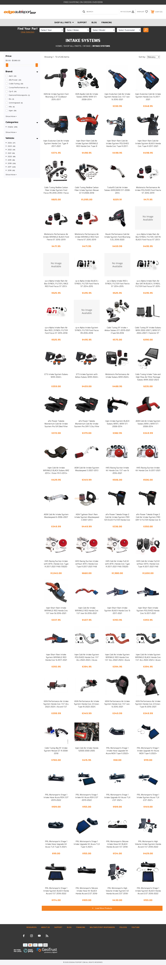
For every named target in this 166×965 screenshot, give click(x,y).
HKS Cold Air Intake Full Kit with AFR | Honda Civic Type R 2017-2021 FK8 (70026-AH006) (117, 565)
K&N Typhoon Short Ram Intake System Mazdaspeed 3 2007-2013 (86, 517)
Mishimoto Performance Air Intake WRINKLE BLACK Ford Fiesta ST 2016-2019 (56, 237)
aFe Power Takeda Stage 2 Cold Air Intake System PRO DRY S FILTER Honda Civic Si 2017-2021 (148, 518)
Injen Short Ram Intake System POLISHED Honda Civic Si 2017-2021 (148, 611)
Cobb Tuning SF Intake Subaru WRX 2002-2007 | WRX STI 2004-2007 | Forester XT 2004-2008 (148, 331)
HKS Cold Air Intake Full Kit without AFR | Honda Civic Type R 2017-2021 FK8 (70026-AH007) (148, 565)
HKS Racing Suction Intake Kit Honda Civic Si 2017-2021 (148, 469)
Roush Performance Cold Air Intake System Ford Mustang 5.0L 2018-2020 (117, 237)
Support (82, 22)
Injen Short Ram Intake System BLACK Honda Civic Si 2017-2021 (117, 611)
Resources (31, 927)
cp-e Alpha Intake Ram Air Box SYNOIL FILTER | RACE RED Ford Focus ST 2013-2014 (56, 285)
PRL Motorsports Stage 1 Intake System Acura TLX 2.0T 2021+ (148, 797)
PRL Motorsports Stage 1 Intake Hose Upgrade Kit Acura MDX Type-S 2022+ (117, 751)
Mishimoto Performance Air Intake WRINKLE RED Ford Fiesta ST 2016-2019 (87, 237)
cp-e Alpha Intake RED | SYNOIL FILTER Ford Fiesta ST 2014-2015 (117, 284)
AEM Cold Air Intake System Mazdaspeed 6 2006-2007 (56, 516)
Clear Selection (27, 32)
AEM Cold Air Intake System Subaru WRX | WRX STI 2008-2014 (148, 424)
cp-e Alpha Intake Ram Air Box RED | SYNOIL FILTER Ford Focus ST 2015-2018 (56, 330)
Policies (123, 927)
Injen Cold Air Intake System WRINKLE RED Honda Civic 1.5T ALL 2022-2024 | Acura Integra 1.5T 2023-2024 (117, 658)
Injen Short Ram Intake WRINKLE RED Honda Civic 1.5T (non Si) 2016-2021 (56, 611)
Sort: (142, 57)
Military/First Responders (102, 927)
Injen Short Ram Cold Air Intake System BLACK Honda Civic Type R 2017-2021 (148, 143)
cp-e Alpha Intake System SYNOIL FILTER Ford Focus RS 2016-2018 (87, 330)
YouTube (136, 927)
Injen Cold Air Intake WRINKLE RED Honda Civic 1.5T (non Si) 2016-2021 (86, 611)
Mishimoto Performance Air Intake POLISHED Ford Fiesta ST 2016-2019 (148, 190)
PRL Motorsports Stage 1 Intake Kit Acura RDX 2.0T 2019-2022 (86, 797)
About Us (45, 927)
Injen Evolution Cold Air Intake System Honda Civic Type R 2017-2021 (56, 143)
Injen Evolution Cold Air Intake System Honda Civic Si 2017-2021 (148, 97)
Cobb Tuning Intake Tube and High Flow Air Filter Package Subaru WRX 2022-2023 (148, 377)
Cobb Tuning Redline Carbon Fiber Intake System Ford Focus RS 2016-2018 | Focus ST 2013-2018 (56, 191)
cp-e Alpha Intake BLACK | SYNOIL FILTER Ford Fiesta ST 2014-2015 (87, 284)
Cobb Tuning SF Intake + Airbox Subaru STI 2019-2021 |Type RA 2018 (117, 330)
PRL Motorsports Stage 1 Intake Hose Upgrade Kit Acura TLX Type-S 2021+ (56, 844)
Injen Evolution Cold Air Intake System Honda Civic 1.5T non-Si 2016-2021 (117, 97)
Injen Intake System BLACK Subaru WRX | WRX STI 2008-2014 (117, 424)
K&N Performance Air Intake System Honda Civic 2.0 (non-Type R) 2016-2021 (148, 704)
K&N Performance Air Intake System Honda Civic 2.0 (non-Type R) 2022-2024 (86, 704)
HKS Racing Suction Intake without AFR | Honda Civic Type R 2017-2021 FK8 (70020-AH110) (86, 565)
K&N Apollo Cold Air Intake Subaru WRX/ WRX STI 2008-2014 (86, 97)
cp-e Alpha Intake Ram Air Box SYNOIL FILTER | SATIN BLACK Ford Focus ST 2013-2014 (148, 238)
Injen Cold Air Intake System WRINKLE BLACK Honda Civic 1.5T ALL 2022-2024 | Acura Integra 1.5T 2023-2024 (148, 658)
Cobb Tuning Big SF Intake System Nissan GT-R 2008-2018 (56, 751)
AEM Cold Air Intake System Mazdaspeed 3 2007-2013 (86, 469)
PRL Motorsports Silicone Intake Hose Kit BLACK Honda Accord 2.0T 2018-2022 (87, 892)
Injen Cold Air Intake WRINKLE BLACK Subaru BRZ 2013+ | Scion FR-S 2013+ (56, 470)
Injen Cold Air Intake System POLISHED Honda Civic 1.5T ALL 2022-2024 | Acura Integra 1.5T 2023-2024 (86, 658)
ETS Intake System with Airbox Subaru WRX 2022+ (86, 375)
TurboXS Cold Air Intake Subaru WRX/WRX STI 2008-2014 (117, 190)
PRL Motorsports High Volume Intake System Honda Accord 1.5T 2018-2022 (148, 844)
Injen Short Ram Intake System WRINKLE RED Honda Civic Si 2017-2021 (56, 657)
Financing (106, 22)
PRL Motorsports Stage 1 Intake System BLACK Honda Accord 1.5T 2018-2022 (56, 891)
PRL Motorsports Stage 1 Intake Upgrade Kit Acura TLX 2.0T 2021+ (117, 797)
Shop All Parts (62, 22)
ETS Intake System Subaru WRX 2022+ (56, 375)
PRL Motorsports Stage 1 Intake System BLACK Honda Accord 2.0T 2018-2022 (148, 891)
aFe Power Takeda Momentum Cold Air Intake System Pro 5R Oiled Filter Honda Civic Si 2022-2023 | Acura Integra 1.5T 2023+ (56, 426)
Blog (94, 22)
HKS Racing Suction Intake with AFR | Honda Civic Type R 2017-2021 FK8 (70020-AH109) (56, 565)
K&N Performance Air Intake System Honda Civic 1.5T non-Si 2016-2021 (117, 704)
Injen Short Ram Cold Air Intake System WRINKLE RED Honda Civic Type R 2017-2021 (87, 144)
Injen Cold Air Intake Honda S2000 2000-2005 (86, 749)
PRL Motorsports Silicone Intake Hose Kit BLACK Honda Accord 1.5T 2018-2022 (117, 845)
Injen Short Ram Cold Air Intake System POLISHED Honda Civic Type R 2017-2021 (117, 144)
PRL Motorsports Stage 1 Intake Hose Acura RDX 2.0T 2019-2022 (56, 797)
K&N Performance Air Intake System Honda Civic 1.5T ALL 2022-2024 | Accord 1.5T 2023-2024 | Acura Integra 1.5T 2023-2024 (56, 707)
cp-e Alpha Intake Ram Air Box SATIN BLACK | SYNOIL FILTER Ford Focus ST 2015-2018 (148, 285)
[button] (23, 950)
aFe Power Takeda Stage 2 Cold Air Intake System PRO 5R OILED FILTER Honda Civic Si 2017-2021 (117, 518)
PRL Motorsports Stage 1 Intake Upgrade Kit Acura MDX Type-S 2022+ (148, 751)
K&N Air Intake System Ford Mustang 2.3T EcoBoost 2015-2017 (56, 97)
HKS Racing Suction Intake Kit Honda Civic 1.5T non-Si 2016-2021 (117, 470)
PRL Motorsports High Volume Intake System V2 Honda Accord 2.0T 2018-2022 (117, 892)
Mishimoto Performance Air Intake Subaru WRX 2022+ (117, 375)
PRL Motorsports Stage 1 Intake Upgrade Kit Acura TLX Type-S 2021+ (87, 844)
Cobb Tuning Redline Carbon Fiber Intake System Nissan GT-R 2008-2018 (87, 190)
